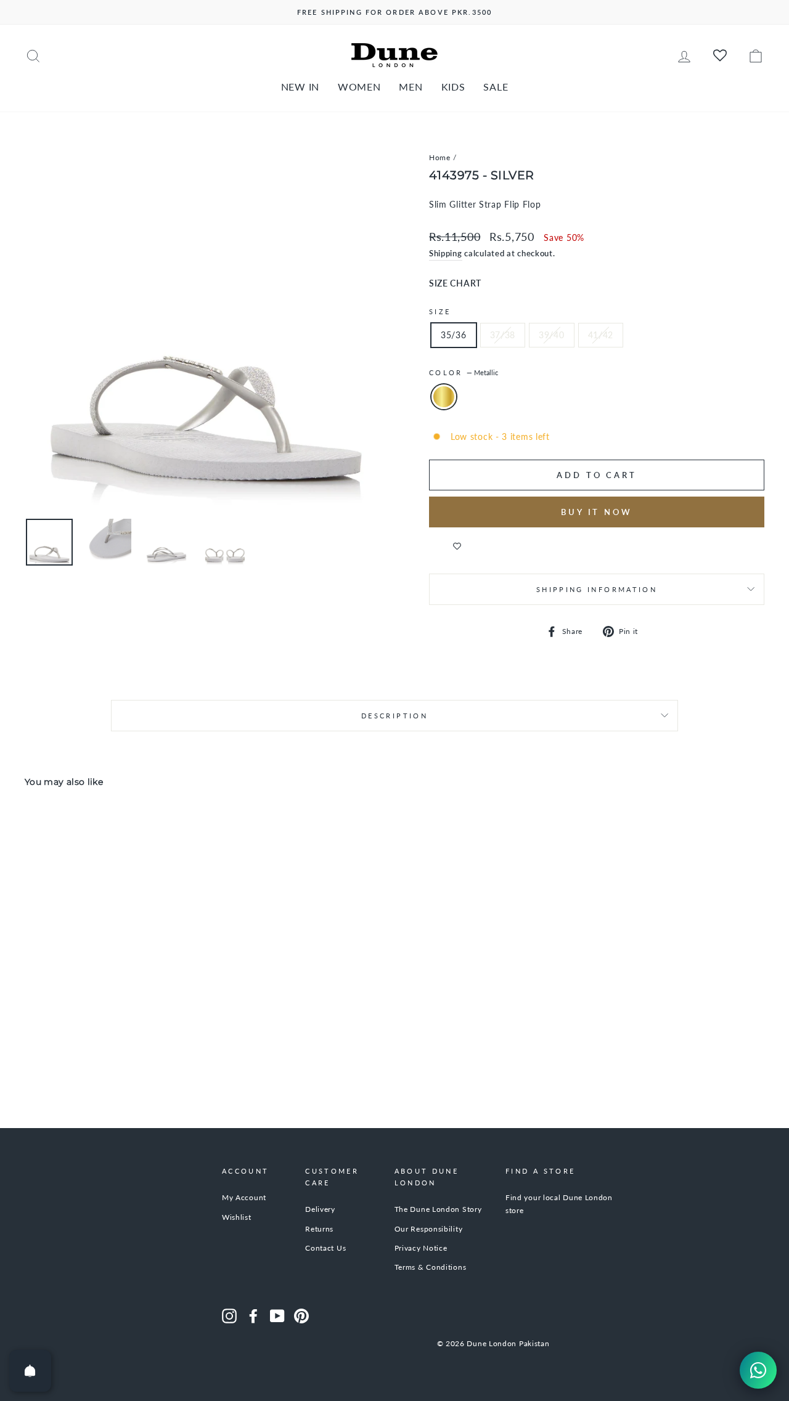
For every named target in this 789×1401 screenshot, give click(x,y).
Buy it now (596, 512)
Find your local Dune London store (559, 1203)
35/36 (454, 335)
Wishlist (236, 1217)
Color (463, 372)
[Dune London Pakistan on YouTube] (277, 1316)
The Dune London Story (438, 1209)
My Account (244, 1197)
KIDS (453, 86)
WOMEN (359, 86)
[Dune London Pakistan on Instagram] (229, 1316)
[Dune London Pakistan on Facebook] (253, 1316)
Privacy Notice (421, 1248)
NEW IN (300, 86)
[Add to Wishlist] (456, 546)
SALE (495, 86)
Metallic (443, 396)
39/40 (552, 335)
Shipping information (596, 589)
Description (394, 716)
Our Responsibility (428, 1228)
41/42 (601, 335)
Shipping (445, 253)
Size (440, 311)
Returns (319, 1228)
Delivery (320, 1209)
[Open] (30, 1371)
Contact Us (325, 1248)
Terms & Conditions (430, 1267)
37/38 (503, 335)
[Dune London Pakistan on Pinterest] (301, 1316)
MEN (410, 86)
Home (440, 157)
